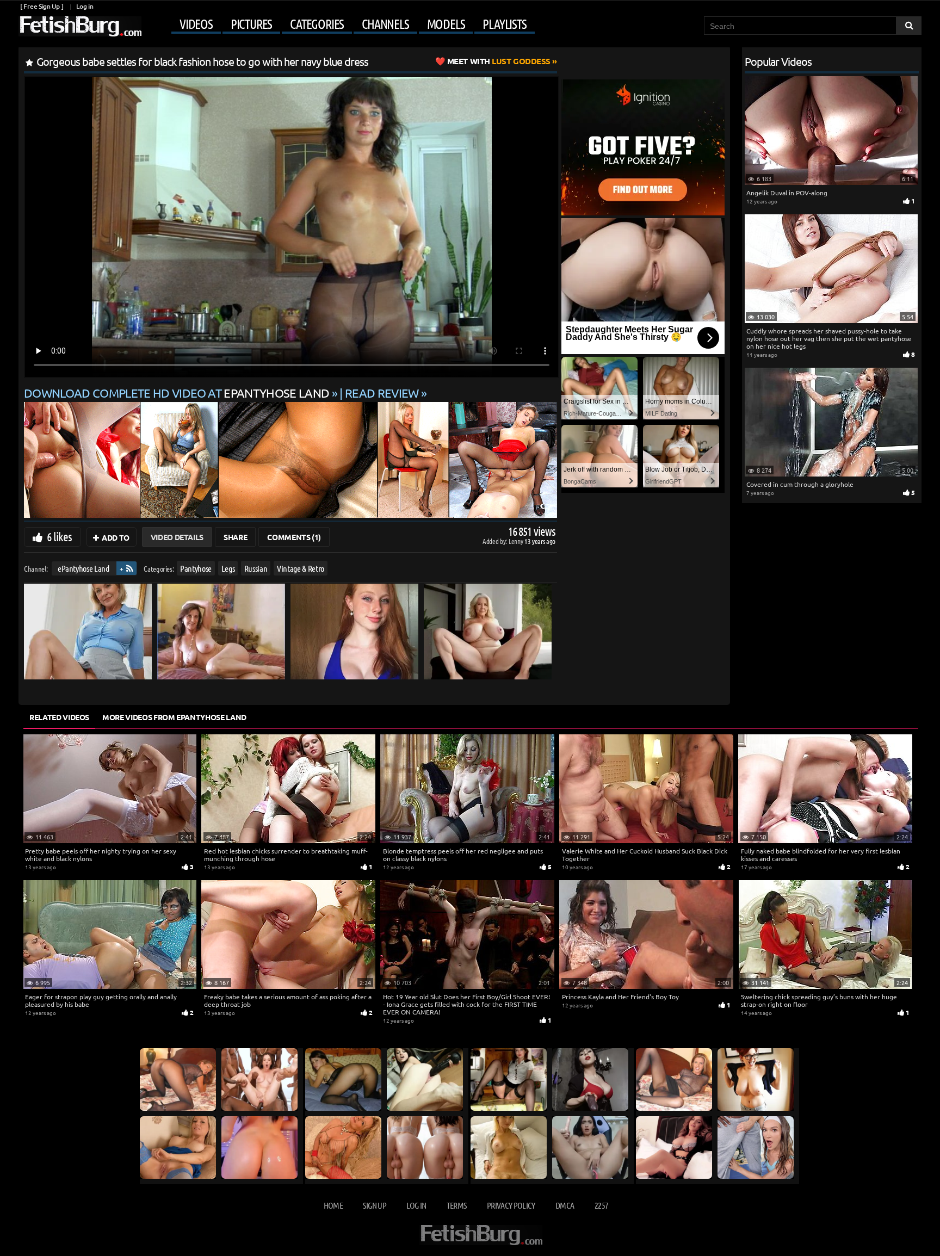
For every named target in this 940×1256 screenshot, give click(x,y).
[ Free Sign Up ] (41, 6)
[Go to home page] (79, 26)
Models (446, 24)
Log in (84, 6)
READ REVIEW (382, 393)
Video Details (177, 537)
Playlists (504, 24)
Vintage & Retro (300, 568)
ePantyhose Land (83, 568)
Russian (256, 568)
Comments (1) (294, 537)
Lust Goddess (499, 60)
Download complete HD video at (176, 393)
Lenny (516, 541)
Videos (196, 24)
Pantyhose (196, 568)
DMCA (564, 1205)
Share (235, 537)
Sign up (374, 1205)
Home (333, 1205)
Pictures (251, 24)
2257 (601, 1205)
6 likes (59, 536)
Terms (457, 1205)
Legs (228, 568)
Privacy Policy (511, 1205)
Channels (385, 24)
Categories (317, 24)
